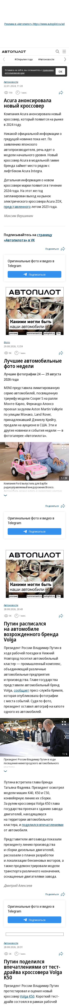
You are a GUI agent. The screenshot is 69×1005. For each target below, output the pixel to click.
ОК (60, 71)
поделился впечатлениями (42, 824)
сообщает (21, 690)
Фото (7, 342)
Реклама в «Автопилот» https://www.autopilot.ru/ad (34, 24)
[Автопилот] (14, 51)
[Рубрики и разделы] (64, 51)
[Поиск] (57, 51)
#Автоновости (46, 59)
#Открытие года (24, 59)
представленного (17, 206)
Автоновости (11, 82)
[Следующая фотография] (65, 461)
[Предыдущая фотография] (4, 461)
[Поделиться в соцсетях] (61, 92)
